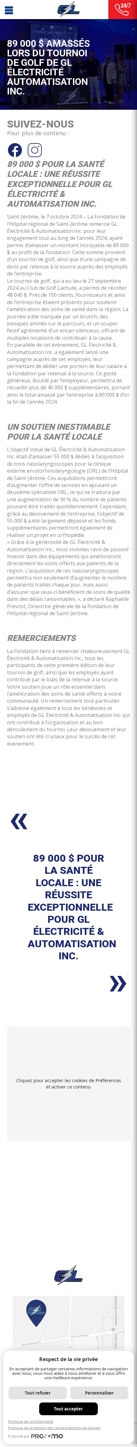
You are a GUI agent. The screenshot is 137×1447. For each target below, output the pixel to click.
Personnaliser (99, 1393)
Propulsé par (19, 1436)
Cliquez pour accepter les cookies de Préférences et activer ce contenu (68, 1083)
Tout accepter (68, 1409)
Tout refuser (38, 1393)
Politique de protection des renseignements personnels (54, 1427)
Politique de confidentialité (30, 1421)
